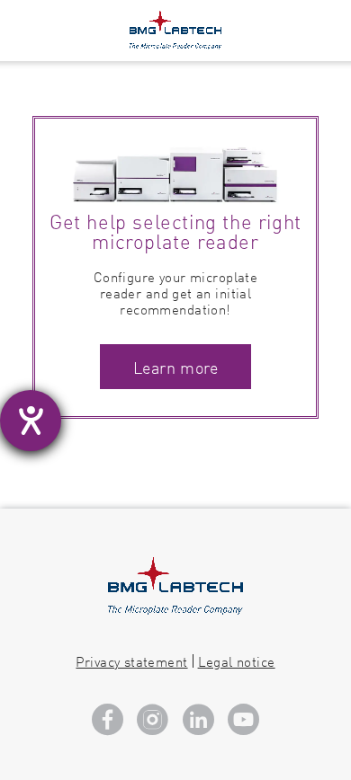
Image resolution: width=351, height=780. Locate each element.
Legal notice (236, 661)
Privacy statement (131, 661)
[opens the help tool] (30, 420)
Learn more (175, 367)
